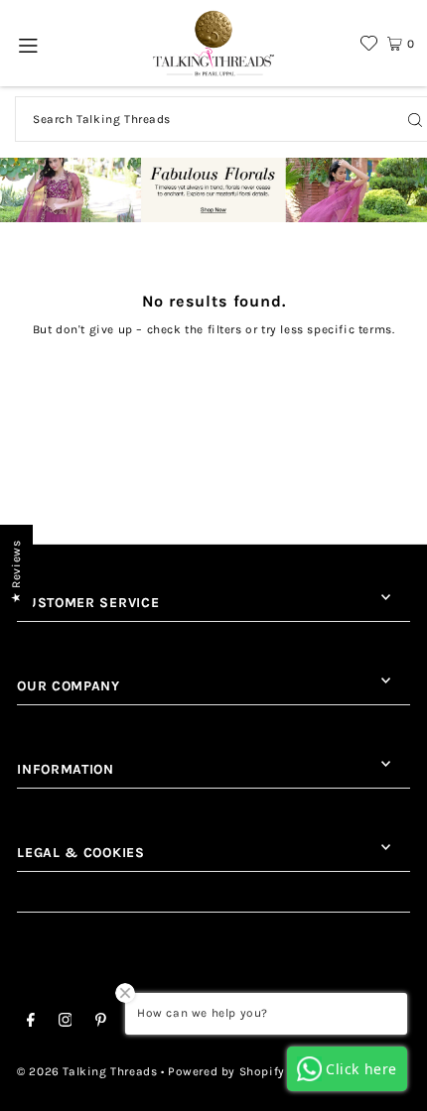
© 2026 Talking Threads (87, 1071)
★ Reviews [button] (16, 572)
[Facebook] (31, 1023)
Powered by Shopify (226, 1071)
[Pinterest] (100, 1023)
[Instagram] (65, 1023)
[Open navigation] (30, 43)
